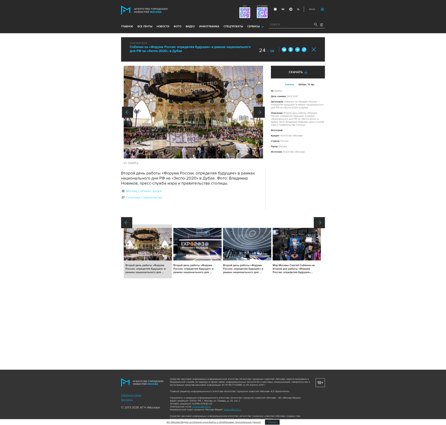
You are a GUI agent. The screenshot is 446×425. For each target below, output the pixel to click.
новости (163, 26)
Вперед (259, 112)
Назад (127, 112)
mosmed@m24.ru (202, 406)
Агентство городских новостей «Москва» (151, 10)
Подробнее (148, 251)
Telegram (290, 9)
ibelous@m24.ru (232, 409)
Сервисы (253, 26)
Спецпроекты (233, 26)
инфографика (209, 26)
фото (177, 26)
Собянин (144, 191)
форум (157, 191)
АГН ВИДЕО (262, 6)
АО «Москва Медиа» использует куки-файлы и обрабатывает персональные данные (214, 422)
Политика (133, 197)
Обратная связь (131, 395)
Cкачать (289, 84)
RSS (298, 9)
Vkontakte (283, 9)
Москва (131, 191)
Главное (127, 26)
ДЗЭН (275, 9)
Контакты (126, 400)
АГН (245, 6)
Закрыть (314, 49)
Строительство (151, 197)
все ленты (144, 26)
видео (190, 26)
